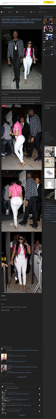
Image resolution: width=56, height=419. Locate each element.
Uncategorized (20, 403)
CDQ (45, 207)
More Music (22, 415)
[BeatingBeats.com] (8, 9)
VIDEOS (26, 12)
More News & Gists (22, 377)
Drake (48, 209)
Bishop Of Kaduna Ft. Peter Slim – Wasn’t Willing (19, 405)
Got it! (48, 2)
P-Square (53, 214)
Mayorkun (48, 212)
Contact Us (47, 141)
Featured (9, 397)
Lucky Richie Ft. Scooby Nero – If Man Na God (18, 394)
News (4, 16)
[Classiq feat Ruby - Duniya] (49, 184)
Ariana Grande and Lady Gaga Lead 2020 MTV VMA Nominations (23, 350)
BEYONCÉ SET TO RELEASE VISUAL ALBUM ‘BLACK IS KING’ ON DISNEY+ (22, 367)
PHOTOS (34, 12)
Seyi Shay (51, 217)
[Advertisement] (50, 78)
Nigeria (11, 386)
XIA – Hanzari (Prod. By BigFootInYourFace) (17, 399)
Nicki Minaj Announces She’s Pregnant (16, 356)
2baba (45, 205)
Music (8, 386)
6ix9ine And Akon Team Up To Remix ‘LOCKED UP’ (19, 372)
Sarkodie (46, 217)
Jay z (48, 211)
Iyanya (45, 211)
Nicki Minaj (23, 307)
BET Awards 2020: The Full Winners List (17, 361)
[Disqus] (22, 328)
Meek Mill (17, 307)
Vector (45, 221)
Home (2, 16)
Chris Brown (49, 207)
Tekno (50, 219)
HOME (4, 12)
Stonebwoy (46, 219)
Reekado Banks (48, 216)
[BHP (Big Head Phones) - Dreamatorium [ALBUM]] (49, 194)
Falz (54, 209)
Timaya (53, 219)
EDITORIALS (44, 12)
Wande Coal (49, 221)
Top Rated (15, 386)
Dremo (51, 209)
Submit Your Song (49, 139)
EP (7, 409)
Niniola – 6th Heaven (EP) (13, 411)
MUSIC (19, 12)
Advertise (47, 135)
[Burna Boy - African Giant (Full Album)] (49, 162)
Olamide (47, 214)
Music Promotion (49, 137)
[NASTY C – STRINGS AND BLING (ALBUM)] (49, 151)
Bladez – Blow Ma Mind (12, 388)
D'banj (53, 207)
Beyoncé (49, 205)
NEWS (11, 12)
